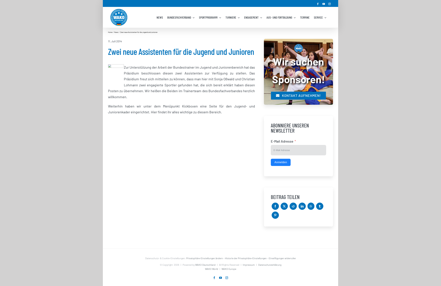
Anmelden (280, 162)
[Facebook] (275, 206)
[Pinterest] (275, 215)
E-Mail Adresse (282, 141)
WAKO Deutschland (205, 264)
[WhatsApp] (311, 206)
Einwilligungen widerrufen (282, 258)
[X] (284, 206)
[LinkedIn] (302, 206)
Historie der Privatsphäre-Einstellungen (246, 258)
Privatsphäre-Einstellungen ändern (204, 258)
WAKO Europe (229, 268)
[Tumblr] (319, 206)
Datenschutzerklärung (269, 264)
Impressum (249, 264)
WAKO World (211, 268)
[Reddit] (293, 206)
